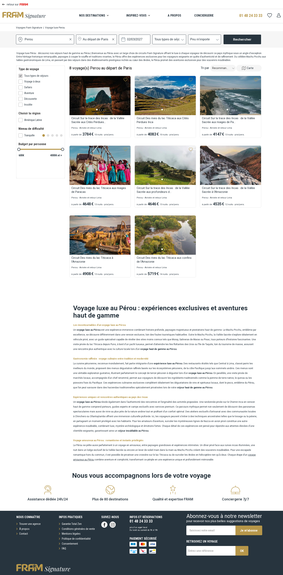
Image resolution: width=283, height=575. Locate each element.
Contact (23, 533)
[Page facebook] (104, 525)
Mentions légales (71, 533)
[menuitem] (96, 15)
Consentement (70, 543)
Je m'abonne (249, 530)
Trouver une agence (30, 523)
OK (242, 551)
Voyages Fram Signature (29, 27)
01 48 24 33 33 (250, 15)
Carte (250, 68)
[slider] (18, 149)
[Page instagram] (113, 525)
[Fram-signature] (24, 17)
